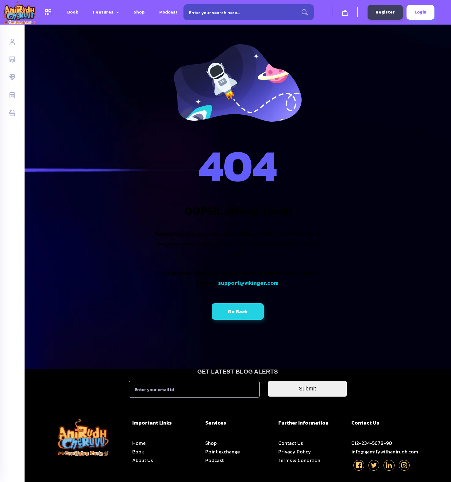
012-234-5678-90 (371, 443)
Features (103, 12)
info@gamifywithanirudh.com (384, 451)
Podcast (168, 12)
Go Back (238, 311)
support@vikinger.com (248, 283)
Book (72, 12)
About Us (142, 460)
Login (420, 12)
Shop (139, 12)
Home (139, 443)
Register (385, 12)
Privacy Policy (294, 451)
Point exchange (222, 451)
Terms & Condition (299, 460)
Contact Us (290, 443)
